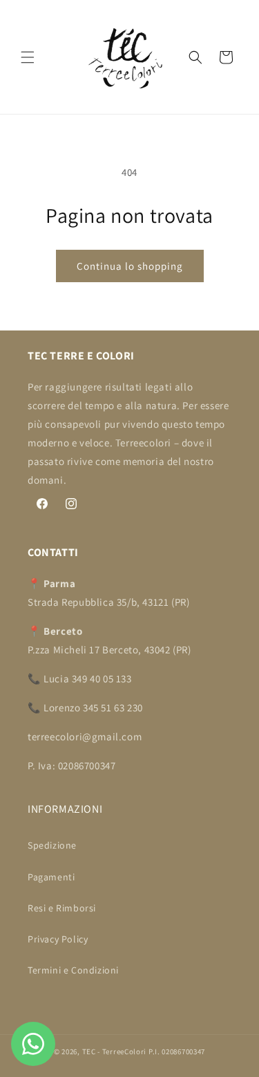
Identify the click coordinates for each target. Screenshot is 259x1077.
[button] (27, 57)
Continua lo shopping (130, 266)
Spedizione (52, 845)
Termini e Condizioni (73, 970)
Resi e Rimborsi (62, 908)
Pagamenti (51, 877)
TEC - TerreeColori (114, 1051)
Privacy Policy (58, 939)
